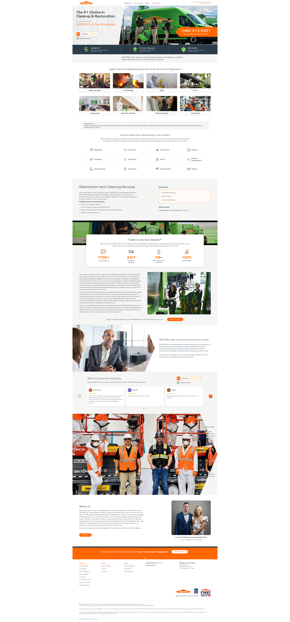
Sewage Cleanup (88, 125)
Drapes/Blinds (176, 125)
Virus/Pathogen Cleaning (115, 125)
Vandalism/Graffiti (89, 127)
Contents (96, 127)
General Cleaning (84, 585)
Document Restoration (165, 125)
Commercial (138, 3)
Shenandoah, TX (177, 210)
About (147, 3)
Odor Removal (185, 125)
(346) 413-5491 (205, 3)
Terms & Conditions (129, 566)
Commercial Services (168, 200)
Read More (85, 535)
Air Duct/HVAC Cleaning (129, 125)
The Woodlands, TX (165, 210)
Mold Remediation (84, 571)
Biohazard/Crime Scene (100, 125)
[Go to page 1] (143, 408)
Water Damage (83, 566)
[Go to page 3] (146, 408)
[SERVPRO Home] (86, 2)
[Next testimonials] (210, 396)
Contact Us (156, 3)
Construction (82, 577)
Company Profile (106, 566)
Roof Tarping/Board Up (196, 125)
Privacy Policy (127, 568)
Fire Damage (83, 568)
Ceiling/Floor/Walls (153, 125)
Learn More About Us (168, 193)
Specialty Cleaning (84, 582)
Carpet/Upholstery (142, 125)
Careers (103, 568)
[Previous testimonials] (79, 396)
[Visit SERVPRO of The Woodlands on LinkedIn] (145, 557)
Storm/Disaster (83, 574)
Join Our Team (166, 196)
